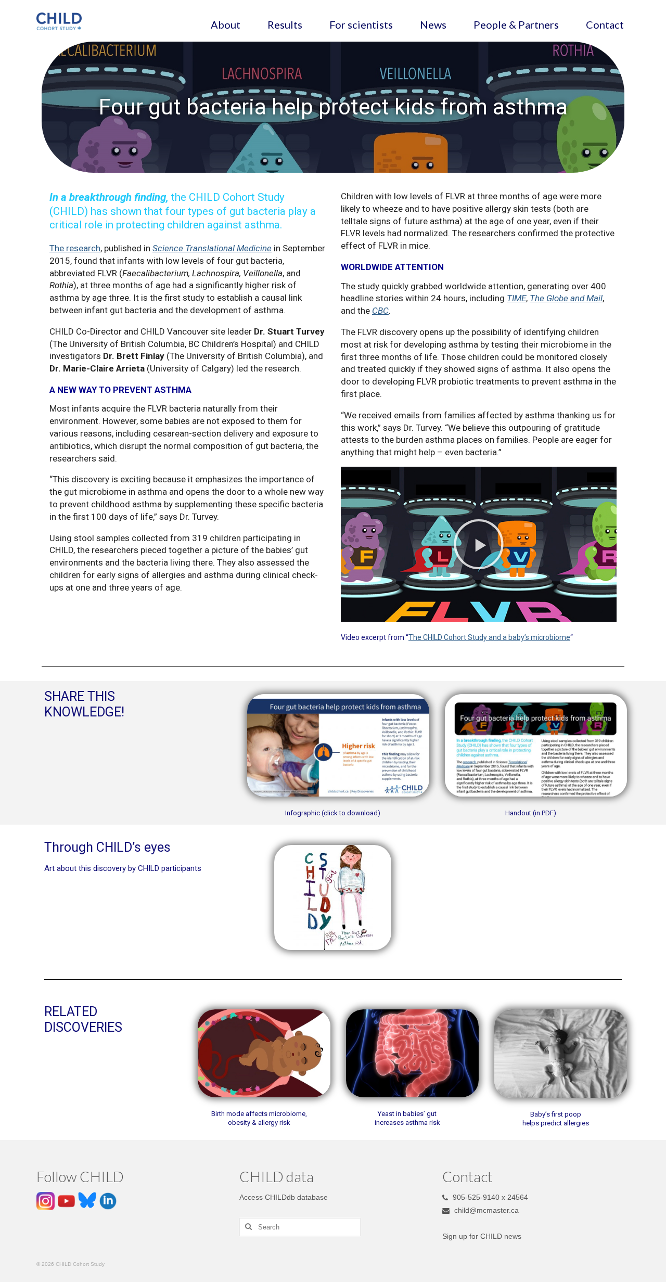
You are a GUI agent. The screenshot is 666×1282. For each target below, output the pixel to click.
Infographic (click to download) (332, 813)
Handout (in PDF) (530, 813)
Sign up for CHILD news (481, 1236)
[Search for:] (300, 1227)
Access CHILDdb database (283, 1197)
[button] (479, 544)
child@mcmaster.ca (485, 1210)
